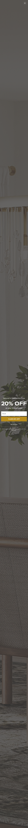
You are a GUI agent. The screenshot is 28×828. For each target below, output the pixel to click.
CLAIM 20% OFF (14, 419)
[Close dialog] (24, 3)
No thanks (14, 424)
